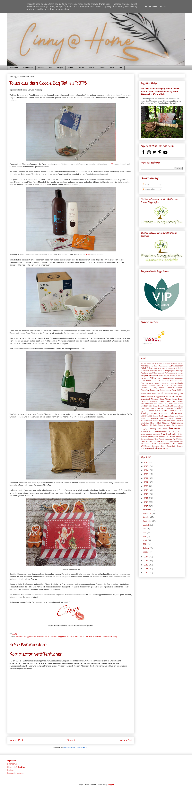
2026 (146, 462)
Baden (155, 375)
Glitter (162, 399)
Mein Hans (166, 421)
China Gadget (154, 383)
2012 (146, 565)
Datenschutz (12, 764)
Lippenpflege (169, 416)
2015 (146, 506)
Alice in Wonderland (169, 368)
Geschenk (179, 396)
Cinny (172, 383)
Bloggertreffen (30, 636)
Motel (152, 423)
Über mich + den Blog (16, 767)
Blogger (111, 784)
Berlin (180, 375)
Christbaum (164, 383)
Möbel (158, 423)
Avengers (179, 373)
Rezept (144, 431)
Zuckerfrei (171, 446)
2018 (146, 494)
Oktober (146, 517)
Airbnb (143, 368)
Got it (163, 6)
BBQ (143, 376)
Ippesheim (144, 411)
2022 (146, 478)
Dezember (147, 510)
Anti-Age (179, 371)
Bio (159, 378)
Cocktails (179, 383)
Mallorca (179, 418)
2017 (146, 498)
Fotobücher (168, 394)
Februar (146, 548)
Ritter (151, 432)
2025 (146, 466)
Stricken (179, 437)
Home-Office (163, 406)
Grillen (168, 399)
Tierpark (149, 441)
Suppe (150, 439)
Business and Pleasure (167, 381)
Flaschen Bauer (43, 636)
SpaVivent (97, 636)
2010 (146, 573)
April (145, 540)
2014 (146, 557)
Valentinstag (174, 441)
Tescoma (168, 439)
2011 (146, 569)
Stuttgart (144, 439)
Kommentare (149, 189)
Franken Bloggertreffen (156, 397)
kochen (165, 448)
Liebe (149, 416)
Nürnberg (161, 425)
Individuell (178, 408)
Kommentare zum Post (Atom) (75, 747)
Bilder (153, 378)
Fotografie (178, 393)
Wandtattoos (164, 444)
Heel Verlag (177, 401)
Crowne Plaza (155, 385)
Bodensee (179, 378)
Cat (147, 383)
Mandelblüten (146, 421)
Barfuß (161, 375)
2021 (146, 482)
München (165, 423)
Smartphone (153, 437)
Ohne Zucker (171, 425)
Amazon (160, 370)
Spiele (112, 68)
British (143, 381)
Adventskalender (176, 366)
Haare (180, 399)
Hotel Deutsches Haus (175, 406)
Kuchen (154, 413)
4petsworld (166, 363)
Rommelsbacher (161, 432)
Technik (71, 68)
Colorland (144, 385)
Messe (173, 420)
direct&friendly (147, 448)
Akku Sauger (157, 368)
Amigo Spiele (170, 371)
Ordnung (152, 429)
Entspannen (154, 390)
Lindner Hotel (158, 416)
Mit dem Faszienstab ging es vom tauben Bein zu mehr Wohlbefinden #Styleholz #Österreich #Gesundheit (160, 91)
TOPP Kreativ (158, 439)
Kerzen (171, 411)
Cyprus (165, 385)
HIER (111, 164)
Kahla (82, 636)
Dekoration (145, 388)
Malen (171, 418)
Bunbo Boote (154, 381)
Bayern (166, 376)
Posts (146, 185)
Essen (174, 390)
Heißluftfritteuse (147, 404)
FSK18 (180, 390)
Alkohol (179, 368)
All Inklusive (145, 370)
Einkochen (145, 390)
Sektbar (88, 636)
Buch (148, 381)
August (146, 525)
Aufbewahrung (170, 373)
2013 (146, 561)
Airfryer (150, 368)
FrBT (77, 636)
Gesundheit (145, 399)
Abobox (154, 366)
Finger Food (151, 393)
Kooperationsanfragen (16, 773)
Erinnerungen (165, 390)
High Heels (169, 404)
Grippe (174, 399)
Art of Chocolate (154, 373)
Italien (151, 411)
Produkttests (28, 68)
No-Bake (153, 425)
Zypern (180, 446)
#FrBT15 (19, 636)
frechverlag (157, 448)
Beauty (40, 68)
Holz (150, 406)
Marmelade (157, 421)
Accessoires (163, 366)
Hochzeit (144, 406)
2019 (146, 490)
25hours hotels (146, 363)
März (145, 544)
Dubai (161, 388)
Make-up (163, 418)
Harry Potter (165, 401)
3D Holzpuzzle (157, 363)
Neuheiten (145, 425)
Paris (159, 429)
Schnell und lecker (169, 434)
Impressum (11, 761)
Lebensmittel (176, 413)
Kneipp (144, 413)
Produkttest (176, 428)
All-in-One (153, 370)
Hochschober (178, 404)
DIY (120, 68)
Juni (145, 533)
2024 (146, 470)
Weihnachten (177, 444)
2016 (146, 502)
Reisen (91, 68)
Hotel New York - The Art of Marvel (157, 408)
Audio (162, 373)
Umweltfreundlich (160, 441)
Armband (144, 373)
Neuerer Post (16, 740)
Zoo (162, 446)
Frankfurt (170, 396)
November (147, 513)
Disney (154, 388)
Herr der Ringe (159, 404)
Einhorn (179, 388)
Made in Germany (149, 418)
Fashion (143, 393)
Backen (149, 375)
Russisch (149, 434)
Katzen (81, 68)
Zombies (155, 446)
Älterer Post (126, 740)
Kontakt (10, 770)
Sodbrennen (163, 437)
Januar (146, 552)
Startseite (14, 68)
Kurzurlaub (163, 414)
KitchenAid (179, 411)
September (147, 521)
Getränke (154, 399)
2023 (146, 474)
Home (155, 406)
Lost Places (179, 416)
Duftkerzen (170, 388)
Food (50, 68)
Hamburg (144, 401)
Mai (145, 536)
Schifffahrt (156, 434)
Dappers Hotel (176, 385)
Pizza (165, 429)
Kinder (102, 68)
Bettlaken (144, 378)
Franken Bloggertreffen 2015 (62, 636)
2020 (146, 486)
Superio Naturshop (109, 636)
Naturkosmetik (177, 423)
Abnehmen (145, 366)
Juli (145, 529)
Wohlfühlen (145, 446)
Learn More (151, 6)
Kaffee (157, 411)
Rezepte (60, 68)
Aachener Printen (176, 363)
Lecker (143, 416)
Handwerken (154, 401)
